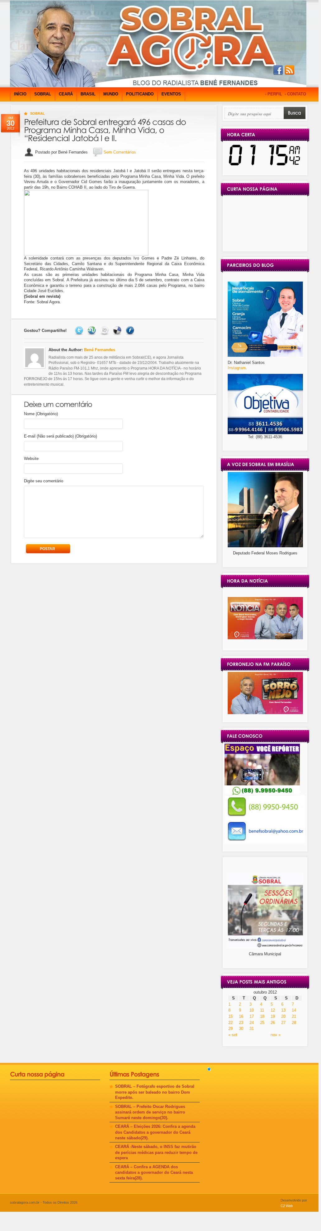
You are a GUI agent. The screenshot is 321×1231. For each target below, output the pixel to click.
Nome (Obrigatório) (41, 413)
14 (294, 1010)
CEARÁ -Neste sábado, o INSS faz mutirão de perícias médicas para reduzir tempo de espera (156, 1152)
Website (31, 458)
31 (251, 1028)
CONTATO (296, 94)
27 (283, 1022)
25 (262, 1022)
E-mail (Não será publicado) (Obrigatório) (60, 436)
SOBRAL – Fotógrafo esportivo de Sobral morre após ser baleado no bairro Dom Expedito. (154, 1092)
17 (251, 1016)
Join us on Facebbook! (278, 70)
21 (294, 1016)
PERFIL (275, 94)
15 (230, 1016)
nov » (276, 1034)
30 (241, 1028)
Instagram (237, 367)
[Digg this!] (105, 330)
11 (262, 1010)
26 (273, 1022)
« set (232, 1034)
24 (251, 1022)
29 (230, 1028)
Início (20, 94)
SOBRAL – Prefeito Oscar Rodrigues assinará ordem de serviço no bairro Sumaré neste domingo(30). (150, 1112)
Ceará (66, 94)
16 (241, 1016)
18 (262, 1016)
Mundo (110, 94)
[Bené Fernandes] (265, 638)
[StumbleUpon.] (92, 330)
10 (251, 1010)
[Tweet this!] (80, 330)
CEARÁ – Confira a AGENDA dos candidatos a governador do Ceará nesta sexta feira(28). (154, 1172)
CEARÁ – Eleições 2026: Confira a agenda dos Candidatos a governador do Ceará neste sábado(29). (155, 1132)
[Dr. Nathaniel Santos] (265, 355)
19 (273, 1016)
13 (283, 1010)
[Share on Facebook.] (131, 330)
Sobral (42, 94)
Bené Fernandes (99, 349)
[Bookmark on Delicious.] (118, 330)
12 (273, 1010)
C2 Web (287, 1206)
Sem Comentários (120, 152)
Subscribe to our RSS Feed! (290, 70)
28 (294, 1022)
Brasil (88, 94)
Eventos (171, 94)
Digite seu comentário (43, 481)
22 (230, 1022)
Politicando (140, 94)
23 (241, 1022)
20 (283, 1016)
